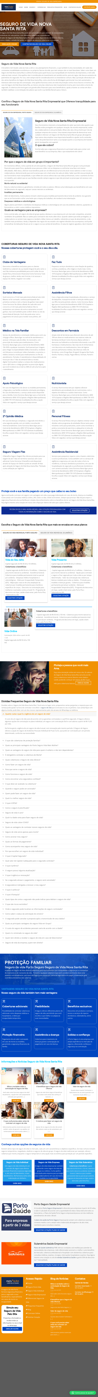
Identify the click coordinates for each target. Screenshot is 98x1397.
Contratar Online (75, 7)
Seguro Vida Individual (35, 1291)
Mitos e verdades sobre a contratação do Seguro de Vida (16, 1087)
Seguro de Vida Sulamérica (80, 1162)
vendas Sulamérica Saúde (66, 1257)
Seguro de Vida (19, 970)
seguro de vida (46, 708)
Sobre (26, 7)
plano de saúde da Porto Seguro (47, 1220)
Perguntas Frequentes (54, 7)
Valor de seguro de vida (81, 1086)
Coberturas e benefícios (15, 567)
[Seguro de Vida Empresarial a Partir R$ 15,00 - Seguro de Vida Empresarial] (8, 7)
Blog (65, 7)
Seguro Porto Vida (34, 1287)
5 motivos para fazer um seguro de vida (49, 1122)
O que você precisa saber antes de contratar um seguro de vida (16, 1122)
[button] (82, 1393)
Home (21, 7)
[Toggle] (3, 714)
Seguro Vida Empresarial (36, 1295)
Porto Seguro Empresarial (52, 1208)
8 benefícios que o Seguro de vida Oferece (48, 1087)
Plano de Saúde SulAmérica (44, 1248)
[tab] (17, 112)
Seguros (32, 7)
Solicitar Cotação (33, 1317)
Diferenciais (42, 7)
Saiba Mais (16, 1100)
